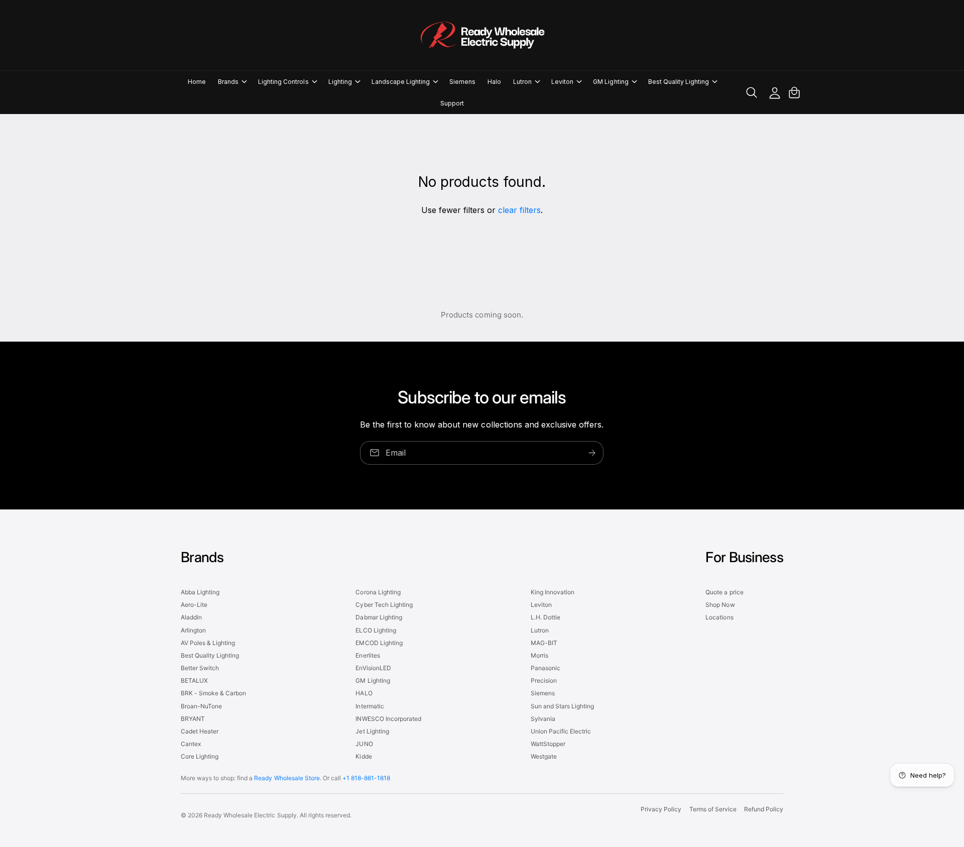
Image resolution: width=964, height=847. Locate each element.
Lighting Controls (283, 81)
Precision (544, 680)
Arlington (193, 630)
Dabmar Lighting (378, 617)
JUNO (364, 744)
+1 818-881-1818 (366, 778)
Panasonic (545, 668)
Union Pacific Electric (561, 731)
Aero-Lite (194, 604)
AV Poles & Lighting (208, 643)
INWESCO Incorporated (388, 718)
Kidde (363, 756)
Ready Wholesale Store (286, 778)
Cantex (191, 744)
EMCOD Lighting (378, 643)
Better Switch (200, 668)
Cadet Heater (199, 731)
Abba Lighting (200, 592)
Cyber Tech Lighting (383, 604)
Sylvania (543, 718)
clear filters (519, 210)
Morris (539, 655)
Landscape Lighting (401, 81)
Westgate (544, 756)
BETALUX (194, 680)
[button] (232, 81)
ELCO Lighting (375, 630)
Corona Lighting (377, 592)
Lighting (340, 81)
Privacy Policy (661, 809)
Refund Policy (763, 809)
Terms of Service (713, 809)
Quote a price (724, 592)
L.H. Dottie (545, 617)
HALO (363, 693)
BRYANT (193, 718)
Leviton (562, 81)
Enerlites (367, 655)
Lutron (522, 81)
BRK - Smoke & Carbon (213, 693)
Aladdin (191, 617)
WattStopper (548, 744)
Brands (228, 81)
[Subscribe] (592, 452)
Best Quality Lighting (678, 81)
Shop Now (720, 604)
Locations (719, 617)
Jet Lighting (372, 731)
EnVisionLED (373, 668)
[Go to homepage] (482, 35)
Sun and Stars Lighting (562, 706)
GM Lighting (610, 81)
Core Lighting (199, 756)
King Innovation (552, 592)
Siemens (543, 693)
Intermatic (369, 706)
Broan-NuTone (201, 706)
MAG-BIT (544, 643)
